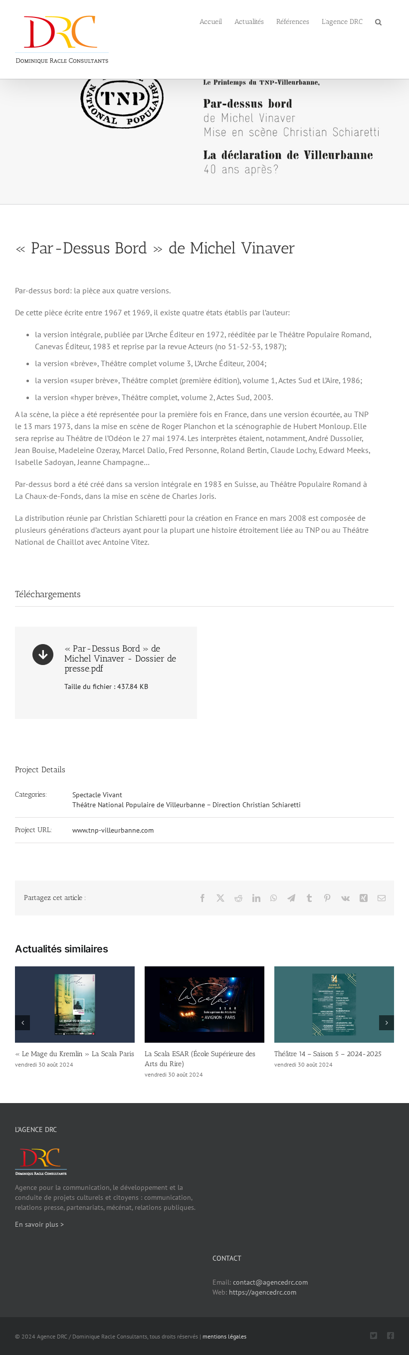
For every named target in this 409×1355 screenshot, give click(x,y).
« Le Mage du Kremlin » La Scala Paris (74, 1054)
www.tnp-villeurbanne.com (113, 830)
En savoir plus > (39, 1224)
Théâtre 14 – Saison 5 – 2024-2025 (328, 1054)
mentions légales (224, 1336)
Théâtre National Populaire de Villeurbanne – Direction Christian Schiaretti (186, 804)
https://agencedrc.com (262, 1292)
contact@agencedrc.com (270, 1282)
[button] (378, 21)
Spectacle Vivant (97, 794)
